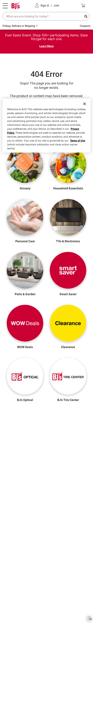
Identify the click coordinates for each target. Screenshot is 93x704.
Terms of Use (77, 140)
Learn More (46, 46)
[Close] (84, 104)
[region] (46, 126)
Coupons (85, 25)
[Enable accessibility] (89, 618)
